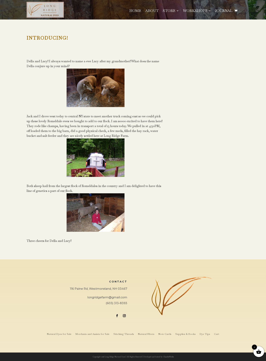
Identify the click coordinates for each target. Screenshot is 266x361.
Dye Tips (205, 334)
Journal (223, 11)
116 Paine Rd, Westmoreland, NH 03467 (98, 288)
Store (169, 11)
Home (135, 11)
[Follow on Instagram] (124, 316)
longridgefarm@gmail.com (107, 297)
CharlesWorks (168, 357)
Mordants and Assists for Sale (92, 334)
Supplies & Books (185, 334)
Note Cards (164, 334)
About (152, 11)
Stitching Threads (123, 334)
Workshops (195, 11)
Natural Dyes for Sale (59, 334)
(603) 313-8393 (116, 303)
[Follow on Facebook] (117, 316)
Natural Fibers (146, 334)
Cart (216, 334)
